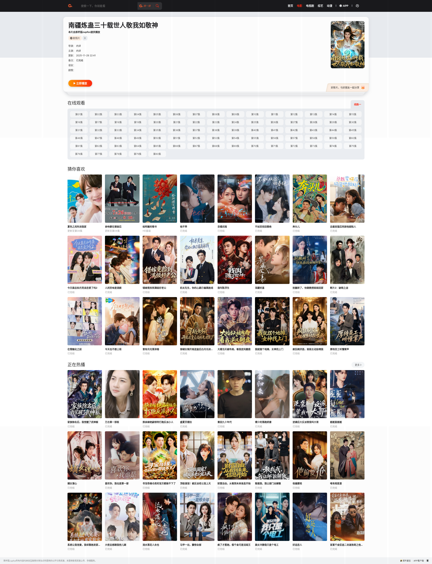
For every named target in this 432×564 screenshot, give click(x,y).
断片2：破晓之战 (339, 287)
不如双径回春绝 (263, 226)
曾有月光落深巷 (151, 349)
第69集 (235, 145)
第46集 (79, 138)
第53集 (216, 138)
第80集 (157, 153)
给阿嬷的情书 (150, 226)
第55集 (255, 138)
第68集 (216, 145)
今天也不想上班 (113, 349)
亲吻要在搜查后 (113, 226)
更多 (357, 364)
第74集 (333, 145)
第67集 (196, 145)
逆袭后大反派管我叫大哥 (306, 422)
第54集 (235, 138)
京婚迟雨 (222, 226)
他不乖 (183, 226)
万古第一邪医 (112, 422)
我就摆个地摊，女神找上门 (269, 349)
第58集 (313, 138)
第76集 (79, 153)
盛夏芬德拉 (186, 422)
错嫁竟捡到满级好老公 (154, 287)
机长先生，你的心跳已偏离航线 (196, 287)
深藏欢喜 (259, 287)
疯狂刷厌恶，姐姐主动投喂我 (308, 349)
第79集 (137, 153)
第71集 (274, 145)
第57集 (294, 138)
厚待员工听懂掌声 (339, 349)
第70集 (255, 145)
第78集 (118, 153)
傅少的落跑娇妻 (263, 422)
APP (345, 5)
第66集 (177, 145)
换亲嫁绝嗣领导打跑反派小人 (158, 422)
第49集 (138, 138)
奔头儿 (296, 226)
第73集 (313, 145)
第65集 (157, 145)
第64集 (138, 145)
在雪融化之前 (75, 349)
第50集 (157, 138)
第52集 (196, 138)
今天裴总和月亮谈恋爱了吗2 (82, 287)
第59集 (333, 138)
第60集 (353, 138)
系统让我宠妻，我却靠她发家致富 (85, 544)
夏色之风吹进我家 (77, 226)
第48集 (118, 138)
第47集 (98, 138)
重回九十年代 (225, 422)
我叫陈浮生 (223, 287)
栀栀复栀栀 (336, 422)
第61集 (79, 145)
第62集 (98, 145)
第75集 (353, 145)
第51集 (176, 138)
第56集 (274, 138)
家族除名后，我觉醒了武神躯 (83, 422)
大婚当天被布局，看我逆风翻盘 (234, 349)
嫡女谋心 (72, 483)
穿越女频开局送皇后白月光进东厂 (197, 349)
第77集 (98, 153)
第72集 (294, 145)
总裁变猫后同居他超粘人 (343, 226)
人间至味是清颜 (113, 287)
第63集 (118, 145)
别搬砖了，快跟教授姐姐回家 (308, 287)
